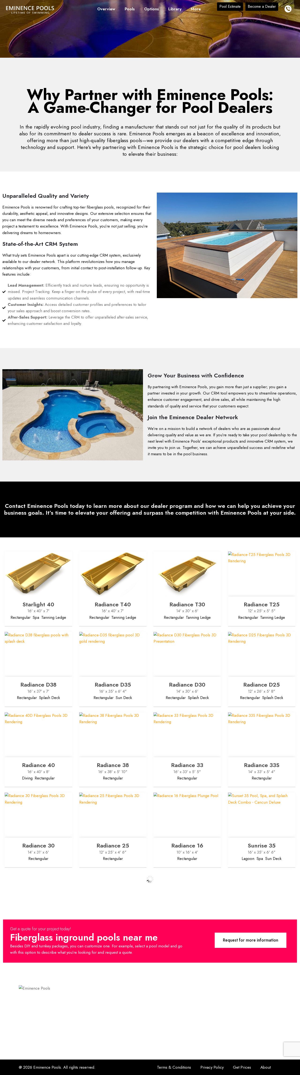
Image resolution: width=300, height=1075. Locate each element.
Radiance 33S (261, 765)
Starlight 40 (38, 604)
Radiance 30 (38, 845)
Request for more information (250, 940)
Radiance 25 (113, 845)
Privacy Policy (212, 1067)
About (265, 1067)
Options (151, 9)
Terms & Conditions (174, 1067)
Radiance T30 (187, 604)
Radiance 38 (113, 765)
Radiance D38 (38, 684)
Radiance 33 (187, 765)
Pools (130, 9)
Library (174, 9)
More (196, 9)
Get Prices (242, 1067)
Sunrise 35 (262, 845)
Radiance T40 (113, 604)
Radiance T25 (262, 604)
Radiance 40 (38, 765)
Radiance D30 (187, 684)
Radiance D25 (261, 684)
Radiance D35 (113, 684)
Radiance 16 (187, 845)
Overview (106, 9)
